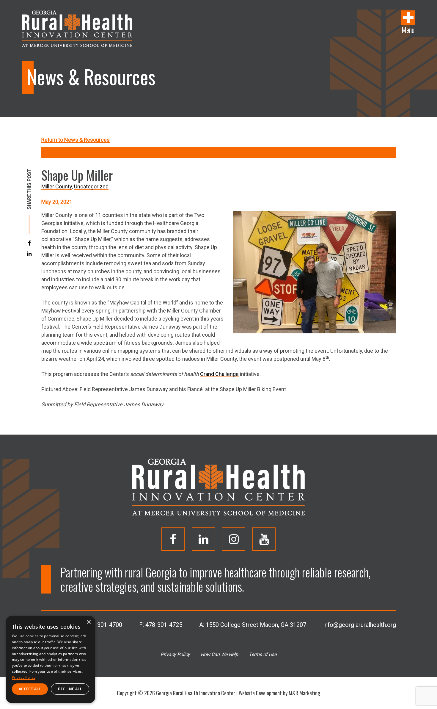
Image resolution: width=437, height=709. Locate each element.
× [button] (88, 622)
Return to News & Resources (75, 140)
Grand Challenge (219, 374)
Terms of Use (262, 654)
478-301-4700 (103, 624)
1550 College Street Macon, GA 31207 (256, 624)
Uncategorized (91, 186)
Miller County (56, 186)
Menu (408, 29)
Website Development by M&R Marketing (279, 693)
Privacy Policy (175, 654)
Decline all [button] (70, 688)
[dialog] (50, 659)
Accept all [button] (30, 688)
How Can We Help (219, 654)
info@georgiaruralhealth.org (359, 624)
